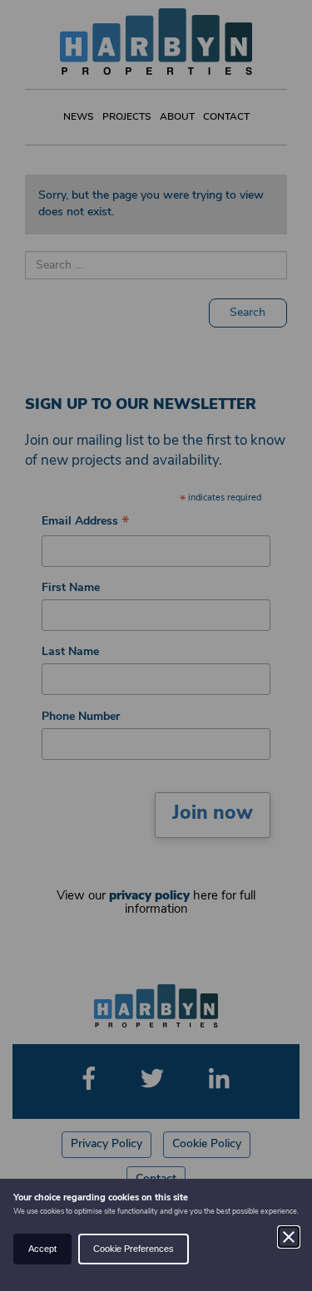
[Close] (289, 1237)
